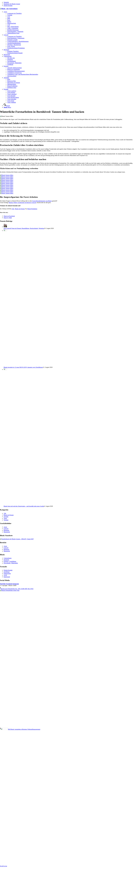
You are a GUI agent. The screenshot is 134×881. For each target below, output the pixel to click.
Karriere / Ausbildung (10, 561)
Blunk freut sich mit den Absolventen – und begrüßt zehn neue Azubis (24, 506)
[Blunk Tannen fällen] (67, 176)
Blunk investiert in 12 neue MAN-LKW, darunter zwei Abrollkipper (23, 367)
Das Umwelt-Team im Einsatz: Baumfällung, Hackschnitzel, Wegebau (24, 228)
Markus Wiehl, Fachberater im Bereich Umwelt (22, 202)
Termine (6, 520)
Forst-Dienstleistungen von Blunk (42, 201)
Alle (13, 209)
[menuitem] (69, 22)
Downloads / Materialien (11, 563)
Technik (6, 516)
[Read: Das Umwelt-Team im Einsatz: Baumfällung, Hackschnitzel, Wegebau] (5, 227)
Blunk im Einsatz (20, 209)
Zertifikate (7, 572)
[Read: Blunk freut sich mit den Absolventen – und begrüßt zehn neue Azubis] (5, 369)
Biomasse (6, 530)
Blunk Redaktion (32, 209)
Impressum (7, 577)
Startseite (6, 2)
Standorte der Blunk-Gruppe (12, 4)
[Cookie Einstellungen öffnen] (13, 880)
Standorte (6, 560)
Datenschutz (7, 573)
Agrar (5, 527)
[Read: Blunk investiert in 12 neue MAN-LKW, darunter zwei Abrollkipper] (5, 230)
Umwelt (6, 528)
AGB (5, 575)
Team (5, 518)
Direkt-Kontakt (8, 5)
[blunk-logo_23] (9, 8)
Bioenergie (7, 532)
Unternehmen (7, 558)
